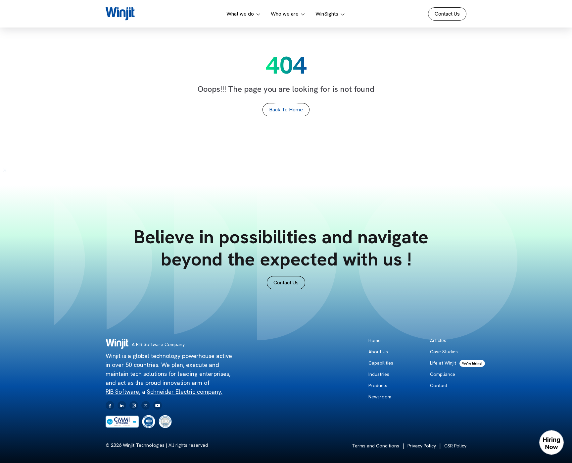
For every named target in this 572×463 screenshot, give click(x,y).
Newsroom (379, 397)
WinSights (326, 13)
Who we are (285, 13)
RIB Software (122, 391)
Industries (378, 374)
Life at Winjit (443, 363)
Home (374, 340)
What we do (240, 13)
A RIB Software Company (158, 344)
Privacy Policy (421, 446)
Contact (438, 385)
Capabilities (380, 363)
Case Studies (444, 352)
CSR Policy (455, 446)
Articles (438, 340)
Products (377, 385)
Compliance (442, 374)
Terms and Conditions (375, 446)
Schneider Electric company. (184, 391)
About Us (378, 352)
